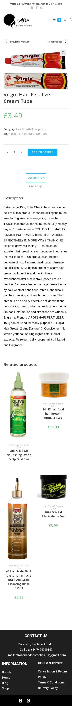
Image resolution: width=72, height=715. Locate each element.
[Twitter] (28, 700)
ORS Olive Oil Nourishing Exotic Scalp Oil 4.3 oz (19, 455)
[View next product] (65, 42)
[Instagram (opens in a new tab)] (41, 8)
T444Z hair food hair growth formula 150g (53, 413)
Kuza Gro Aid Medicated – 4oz (53, 514)
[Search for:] (69, 19)
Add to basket (42, 152)
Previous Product (19, 41)
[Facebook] (20, 700)
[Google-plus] (36, 700)
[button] (63, 53)
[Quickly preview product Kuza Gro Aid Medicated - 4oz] (67, 480)
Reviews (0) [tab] (36, 186)
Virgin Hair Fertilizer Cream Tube (28, 133)
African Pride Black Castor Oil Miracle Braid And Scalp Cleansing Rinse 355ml (19, 579)
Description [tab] (36, 177)
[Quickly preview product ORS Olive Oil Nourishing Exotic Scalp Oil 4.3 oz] (33, 377)
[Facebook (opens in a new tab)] (32, 8)
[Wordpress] (43, 700)
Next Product (54, 41)
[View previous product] (6, 42)
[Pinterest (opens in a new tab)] (37, 8)
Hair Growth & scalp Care (31, 129)
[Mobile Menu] (63, 19)
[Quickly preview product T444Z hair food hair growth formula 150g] (67, 377)
